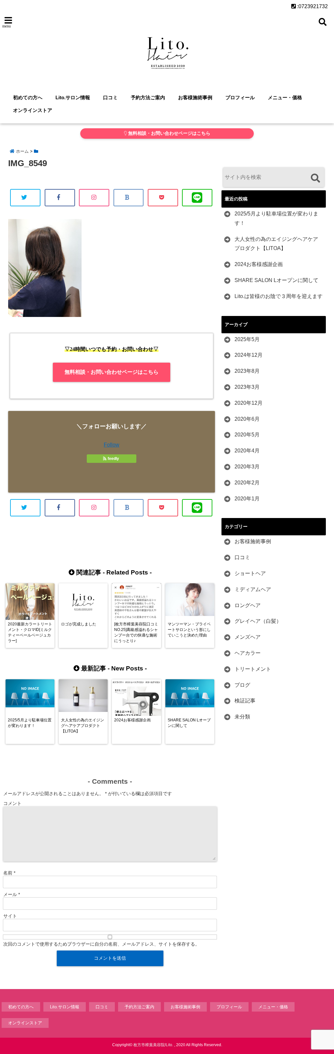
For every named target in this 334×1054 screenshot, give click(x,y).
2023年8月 (247, 371)
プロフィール (240, 97)
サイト (10, 916)
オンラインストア (32, 110)
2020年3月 (247, 466)
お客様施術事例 (195, 97)
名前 (9, 872)
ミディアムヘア (253, 589)
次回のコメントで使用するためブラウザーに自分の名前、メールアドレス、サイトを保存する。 (101, 944)
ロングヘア (248, 605)
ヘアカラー (248, 653)
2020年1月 (247, 498)
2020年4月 (247, 450)
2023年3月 (247, 387)
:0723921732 (312, 6)
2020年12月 (249, 403)
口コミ (110, 97)
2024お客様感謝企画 (259, 264)
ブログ (242, 685)
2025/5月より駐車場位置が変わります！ (276, 218)
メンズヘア (248, 637)
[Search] (315, 178)
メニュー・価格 (285, 97)
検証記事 (245, 700)
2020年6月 (247, 419)
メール (11, 894)
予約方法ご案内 (148, 97)
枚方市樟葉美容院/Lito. (153, 1045)
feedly (113, 458)
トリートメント (253, 669)
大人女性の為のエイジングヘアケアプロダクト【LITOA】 (276, 243)
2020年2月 (247, 482)
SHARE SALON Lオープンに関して (276, 280)
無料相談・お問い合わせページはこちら (168, 133)
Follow (111, 445)
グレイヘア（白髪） (258, 621)
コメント (12, 803)
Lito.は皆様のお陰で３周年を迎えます (279, 296)
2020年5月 (247, 434)
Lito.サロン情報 (72, 97)
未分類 (242, 716)
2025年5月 (247, 339)
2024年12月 (249, 355)
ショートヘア (250, 573)
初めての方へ (27, 97)
